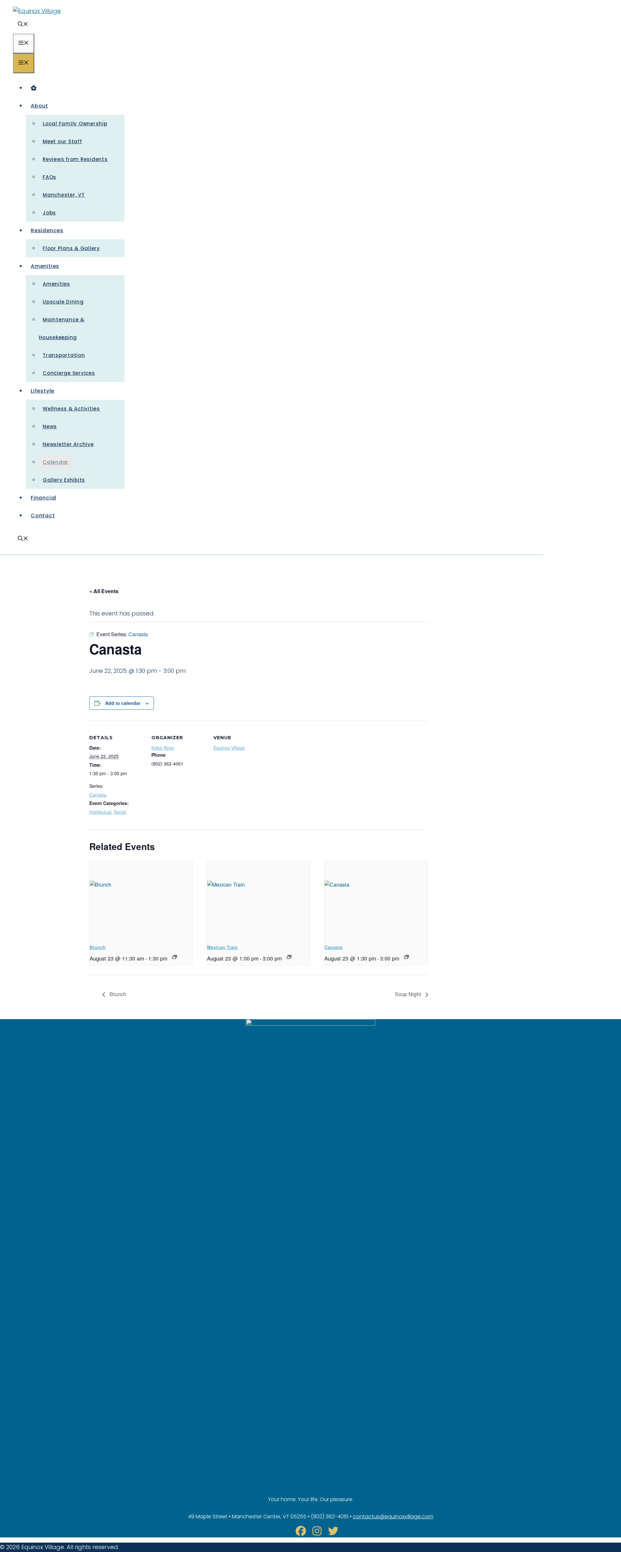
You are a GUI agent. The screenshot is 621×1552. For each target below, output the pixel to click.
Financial (43, 497)
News (50, 426)
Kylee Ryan (162, 747)
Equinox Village (229, 747)
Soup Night (408, 994)
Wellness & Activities (71, 408)
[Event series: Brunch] (174, 957)
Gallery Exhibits (64, 480)
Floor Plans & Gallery (71, 248)
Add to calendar (122, 703)
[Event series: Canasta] (406, 957)
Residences (47, 230)
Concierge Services (69, 373)
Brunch (98, 947)
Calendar (56, 462)
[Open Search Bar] (23, 25)
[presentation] (141, 899)
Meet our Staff (62, 141)
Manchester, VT (64, 194)
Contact (43, 515)
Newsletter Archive (68, 444)
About (39, 105)
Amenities (45, 266)
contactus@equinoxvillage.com (393, 1516)
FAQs (49, 177)
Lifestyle (42, 391)
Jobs (49, 212)
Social (120, 812)
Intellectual (100, 812)
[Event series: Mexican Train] (289, 957)
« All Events (103, 591)
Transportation (64, 355)
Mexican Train (222, 947)
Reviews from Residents (75, 159)
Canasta (97, 794)
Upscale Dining (63, 301)
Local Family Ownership (75, 123)
